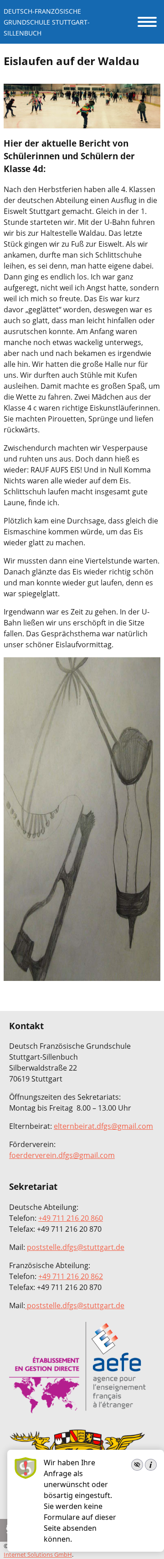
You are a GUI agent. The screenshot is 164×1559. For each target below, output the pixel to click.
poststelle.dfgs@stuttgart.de (75, 1247)
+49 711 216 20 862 (70, 1276)
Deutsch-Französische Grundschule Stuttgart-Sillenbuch (47, 22)
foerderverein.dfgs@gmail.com (62, 1155)
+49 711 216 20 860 (70, 1218)
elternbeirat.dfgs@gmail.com (103, 1126)
